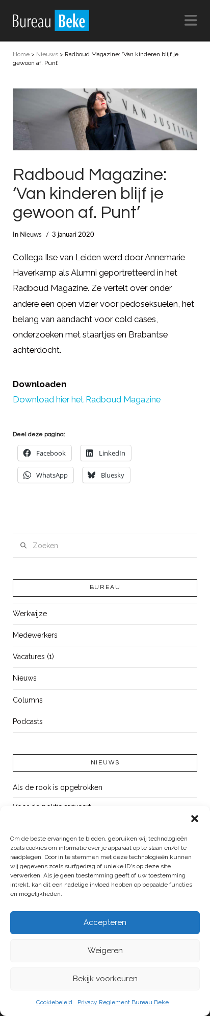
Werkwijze (30, 613)
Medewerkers (35, 635)
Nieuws (47, 54)
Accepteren (105, 922)
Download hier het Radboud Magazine (87, 399)
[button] (195, 819)
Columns (28, 700)
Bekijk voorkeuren (105, 978)
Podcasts (28, 721)
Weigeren (105, 950)
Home (21, 54)
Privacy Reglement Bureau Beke (123, 1002)
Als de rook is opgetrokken (57, 787)
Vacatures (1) (33, 656)
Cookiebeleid (54, 1002)
